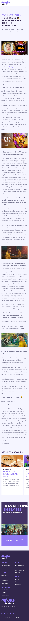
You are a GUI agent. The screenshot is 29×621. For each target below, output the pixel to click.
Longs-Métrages (5, 565)
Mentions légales (19, 565)
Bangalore (18, 584)
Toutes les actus (9, 10)
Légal (17, 562)
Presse (3, 578)
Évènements (4, 580)
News (3, 572)
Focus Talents (4, 583)
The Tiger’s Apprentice (15, 67)
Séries (3, 568)
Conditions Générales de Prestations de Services (20, 570)
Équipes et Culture (5, 588)
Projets (4, 562)
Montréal (17, 579)
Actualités (3, 575)
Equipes (3, 592)
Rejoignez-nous (5, 595)
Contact (18, 576)
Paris (16, 582)
